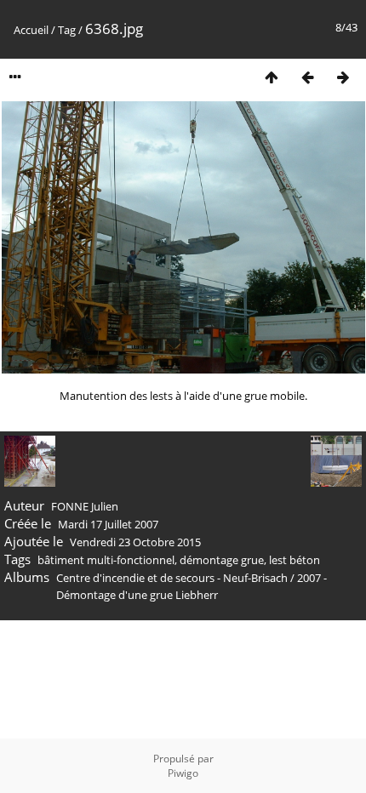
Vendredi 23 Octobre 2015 (135, 542)
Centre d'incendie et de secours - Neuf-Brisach (172, 577)
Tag (67, 29)
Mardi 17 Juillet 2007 (108, 524)
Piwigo (183, 773)
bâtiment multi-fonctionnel (105, 560)
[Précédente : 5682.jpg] (307, 77)
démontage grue (222, 560)
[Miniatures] (271, 77)
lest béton (294, 560)
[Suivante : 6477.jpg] (343, 77)
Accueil (31, 29)
